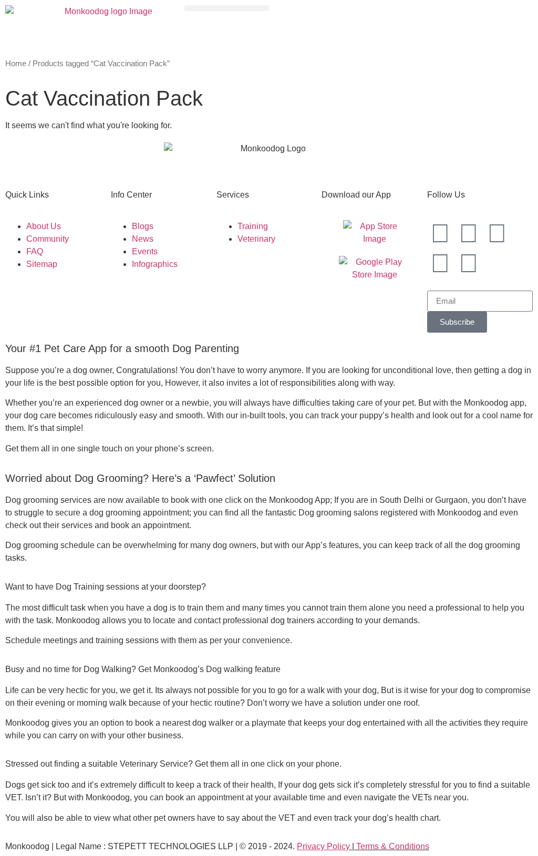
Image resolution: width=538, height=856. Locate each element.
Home (15, 63)
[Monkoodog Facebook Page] (469, 233)
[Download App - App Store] (374, 232)
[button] (226, 8)
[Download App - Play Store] (374, 268)
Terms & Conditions (392, 846)
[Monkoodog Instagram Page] (440, 233)
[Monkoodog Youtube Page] (440, 263)
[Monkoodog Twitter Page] (497, 233)
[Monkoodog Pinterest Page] (469, 263)
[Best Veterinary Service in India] (104, 26)
